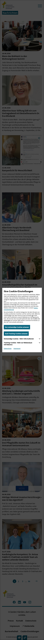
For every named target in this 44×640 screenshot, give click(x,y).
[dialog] (22, 320)
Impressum (17, 348)
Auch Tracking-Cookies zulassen (16, 334)
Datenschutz (7, 348)
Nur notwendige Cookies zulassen (17, 327)
